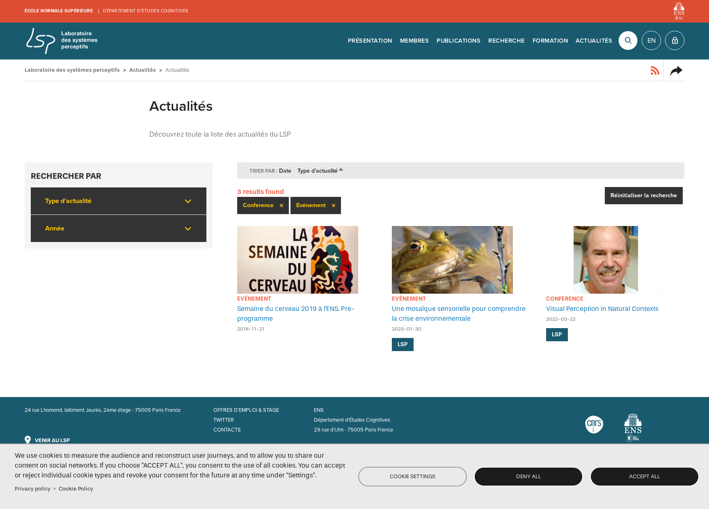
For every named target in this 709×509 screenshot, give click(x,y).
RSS (655, 70)
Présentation (370, 40)
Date (285, 170)
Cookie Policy (76, 488)
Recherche (506, 40)
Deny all (528, 476)
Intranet (674, 40)
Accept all (644, 476)
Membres (414, 40)
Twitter (223, 420)
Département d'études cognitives (145, 11)
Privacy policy (32, 488)
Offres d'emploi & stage (246, 410)
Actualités (594, 40)
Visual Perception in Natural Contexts (602, 309)
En (651, 41)
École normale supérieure (59, 11)
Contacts (227, 430)
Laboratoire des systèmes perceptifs (61, 41)
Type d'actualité (320, 170)
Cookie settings (412, 476)
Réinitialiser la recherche (644, 195)
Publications (458, 40)
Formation (550, 40)
